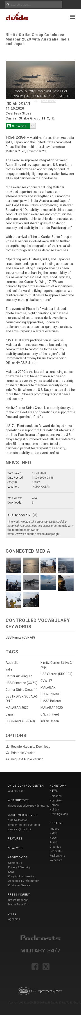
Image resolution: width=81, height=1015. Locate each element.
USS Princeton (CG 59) (21, 683)
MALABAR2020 (51, 707)
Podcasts (56, 851)
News (53, 837)
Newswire (16, 848)
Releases (56, 796)
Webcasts (56, 860)
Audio (53, 842)
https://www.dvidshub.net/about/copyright (33, 534)
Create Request (18, 900)
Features (15, 838)
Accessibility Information (23, 880)
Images (54, 828)
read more (48, 101)
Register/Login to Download (30, 746)
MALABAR (48, 687)
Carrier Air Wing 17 (19, 676)
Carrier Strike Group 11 (25, 118)
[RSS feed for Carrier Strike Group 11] (53, 118)
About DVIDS (18, 857)
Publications (57, 855)
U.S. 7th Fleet (49, 714)
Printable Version (23, 753)
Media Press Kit (17, 904)
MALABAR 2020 (17, 707)
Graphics (55, 846)
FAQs (11, 871)
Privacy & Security (19, 867)
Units (12, 913)
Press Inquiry (19, 894)
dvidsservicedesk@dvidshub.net (28, 805)
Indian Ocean (49, 721)
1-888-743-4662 (17, 820)
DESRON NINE (50, 694)
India (9, 669)
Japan (10, 714)
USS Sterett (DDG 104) (56, 674)
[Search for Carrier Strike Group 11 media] (48, 118)
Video (53, 833)
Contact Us (15, 862)
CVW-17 (46, 680)
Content (56, 823)
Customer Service (19, 885)
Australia (12, 662)
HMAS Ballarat (50, 701)
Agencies (14, 919)
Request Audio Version (27, 759)
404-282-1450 (16, 791)
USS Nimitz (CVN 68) (20, 721)
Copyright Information (21, 876)
